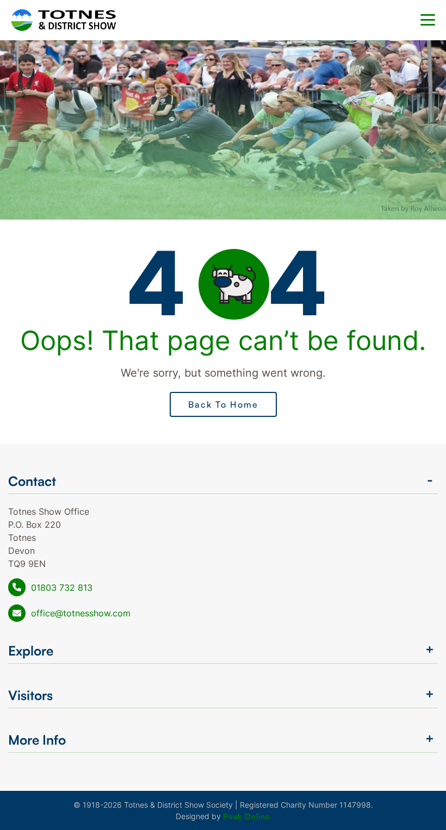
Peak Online (246, 816)
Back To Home (223, 404)
